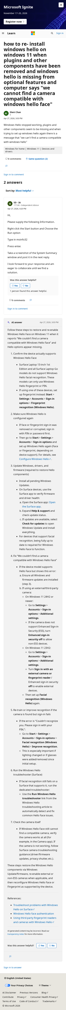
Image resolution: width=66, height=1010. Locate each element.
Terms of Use (9, 1001)
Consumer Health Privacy (43, 997)
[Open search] (52, 33)
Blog (44, 992)
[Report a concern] (6, 166)
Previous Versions (29, 992)
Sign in (60, 33)
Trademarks (49, 1001)
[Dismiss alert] (61, 4)
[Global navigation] (3, 33)
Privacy (20, 997)
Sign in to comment (14, 174)
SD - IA (17, 202)
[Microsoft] (33, 33)
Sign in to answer (13, 967)
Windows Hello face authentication (33, 913)
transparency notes (16, 934)
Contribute (8, 997)
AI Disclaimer (9, 992)
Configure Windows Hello (34, 459)
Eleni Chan (15, 112)
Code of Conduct (28, 1001)
